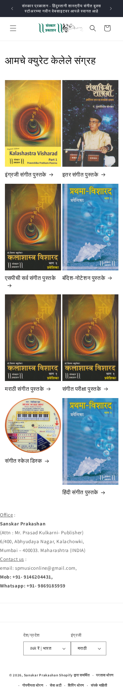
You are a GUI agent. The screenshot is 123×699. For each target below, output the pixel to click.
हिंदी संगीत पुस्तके (80, 492)
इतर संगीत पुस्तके (80, 174)
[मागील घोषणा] (12, 8)
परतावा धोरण (105, 675)
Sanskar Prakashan (41, 675)
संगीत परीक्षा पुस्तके (81, 388)
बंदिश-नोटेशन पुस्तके (84, 278)
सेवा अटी (56, 685)
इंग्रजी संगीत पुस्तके (26, 174)
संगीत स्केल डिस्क (23, 460)
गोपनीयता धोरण (32, 685)
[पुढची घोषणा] (111, 8)
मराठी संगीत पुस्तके (24, 388)
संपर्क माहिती (99, 685)
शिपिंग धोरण (76, 685)
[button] (13, 28)
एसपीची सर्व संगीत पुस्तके (30, 278)
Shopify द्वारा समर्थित (74, 675)
